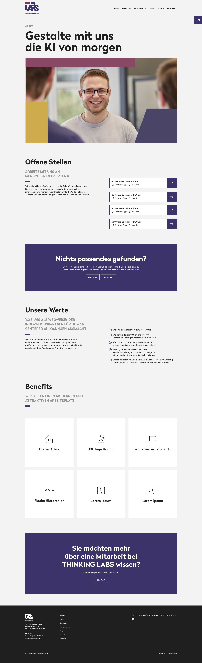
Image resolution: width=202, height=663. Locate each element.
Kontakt (171, 8)
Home (116, 8)
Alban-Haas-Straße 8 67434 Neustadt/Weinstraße (35, 626)
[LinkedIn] (133, 619)
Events (161, 8)
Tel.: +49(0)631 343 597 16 (34, 636)
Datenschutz (172, 653)
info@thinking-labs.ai (32, 638)
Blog (152, 8)
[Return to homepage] (32, 8)
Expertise (126, 8)
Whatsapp (108, 277)
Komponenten (140, 8)
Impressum (161, 653)
